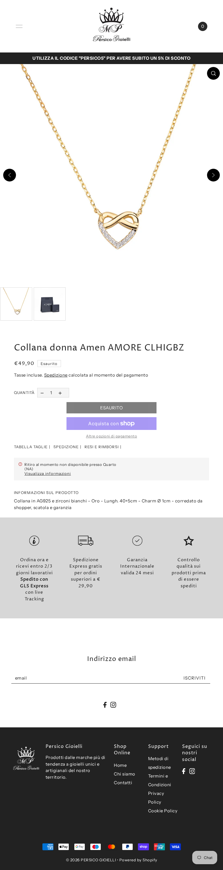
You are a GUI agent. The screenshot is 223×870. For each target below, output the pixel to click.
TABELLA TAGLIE (31, 446)
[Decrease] (41, 392)
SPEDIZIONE (66, 446)
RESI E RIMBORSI (101, 446)
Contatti (123, 782)
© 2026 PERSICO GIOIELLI (91, 860)
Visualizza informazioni (47, 473)
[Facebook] (183, 770)
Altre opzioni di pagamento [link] (111, 436)
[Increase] (60, 392)
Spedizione (56, 375)
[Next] (213, 175)
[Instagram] (192, 770)
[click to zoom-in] (213, 73)
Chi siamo (124, 774)
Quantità (24, 392)
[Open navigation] (19, 26)
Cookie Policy (163, 810)
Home (120, 765)
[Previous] (9, 175)
